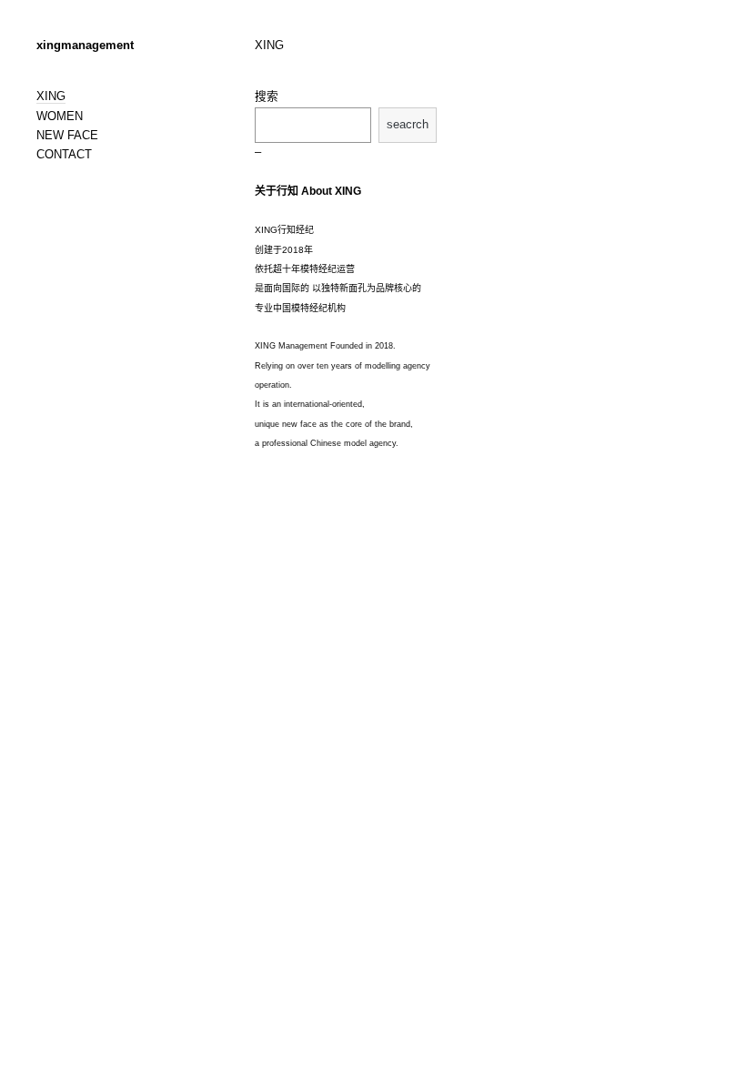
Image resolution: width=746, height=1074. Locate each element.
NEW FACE (67, 135)
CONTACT (64, 154)
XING (51, 96)
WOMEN (59, 116)
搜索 (266, 96)
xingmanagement (85, 45)
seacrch (407, 124)
